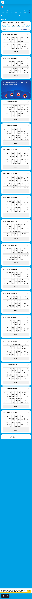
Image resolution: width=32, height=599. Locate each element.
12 (23, 25)
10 (18, 25)
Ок (29, 590)
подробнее (17, 590)
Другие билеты (17, 437)
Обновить (24, 82)
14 (27, 25)
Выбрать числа (25, 29)
